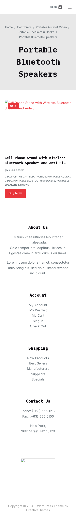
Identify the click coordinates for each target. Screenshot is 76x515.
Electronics (37, 176)
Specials (38, 379)
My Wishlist (38, 310)
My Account (38, 305)
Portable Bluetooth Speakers (34, 180)
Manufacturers (38, 368)
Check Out (38, 326)
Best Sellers (38, 363)
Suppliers (38, 374)
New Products (38, 358)
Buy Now (15, 193)
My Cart (38, 315)
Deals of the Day (16, 176)
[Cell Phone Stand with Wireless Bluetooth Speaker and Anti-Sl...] (38, 125)
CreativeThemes (38, 510)
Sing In (38, 321)
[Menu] (70, 7)
